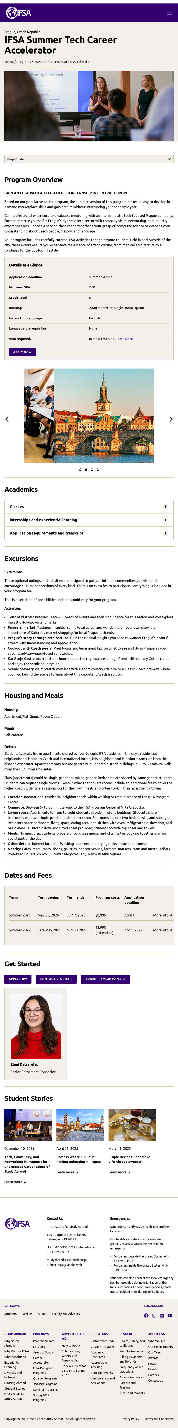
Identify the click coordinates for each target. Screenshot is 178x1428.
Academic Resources (98, 1355)
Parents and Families (128, 1385)
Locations (39, 1346)
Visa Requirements (132, 1393)
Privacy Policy (130, 1419)
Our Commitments (160, 1346)
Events (153, 1369)
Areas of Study (43, 1352)
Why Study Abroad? (11, 1343)
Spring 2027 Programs (41, 1398)
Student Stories (14, 1388)
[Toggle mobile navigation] (169, 12)
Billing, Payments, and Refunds (131, 1359)
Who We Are (156, 1341)
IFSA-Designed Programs (43, 1370)
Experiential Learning (12, 1365)
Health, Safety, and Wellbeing (132, 1343)
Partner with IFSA (102, 1341)
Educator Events (102, 1372)
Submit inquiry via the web (64, 1265)
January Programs (45, 1384)
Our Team (155, 1352)
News (152, 1363)
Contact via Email (56, 979)
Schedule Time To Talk (105, 979)
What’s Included (15, 1357)
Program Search (43, 1341)
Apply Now (22, 352)
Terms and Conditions (159, 1419)
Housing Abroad (15, 1383)
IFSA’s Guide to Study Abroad (14, 1396)
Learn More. (125, 339)
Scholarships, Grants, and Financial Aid (71, 1356)
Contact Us (155, 1380)
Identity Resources (132, 1351)
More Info (161, 915)
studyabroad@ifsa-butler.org (66, 1260)
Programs (23, 61)
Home (9, 61)
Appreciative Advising (99, 1365)
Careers (153, 1375)
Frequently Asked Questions (131, 1369)
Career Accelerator (41, 1360)
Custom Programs (103, 1346)
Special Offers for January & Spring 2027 (74, 1370)
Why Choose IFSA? (16, 1351)
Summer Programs (45, 1389)
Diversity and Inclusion (13, 1375)
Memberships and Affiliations (103, 1381)
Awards (153, 1358)
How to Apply (71, 1345)
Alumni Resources (132, 1377)
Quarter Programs (45, 1378)
